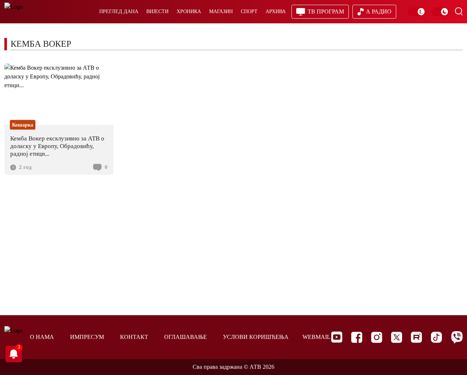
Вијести (157, 11)
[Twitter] (396, 337)
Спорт (249, 11)
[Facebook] (356, 337)
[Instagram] (376, 337)
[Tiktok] (436, 337)
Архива (276, 11)
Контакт (134, 337)
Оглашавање (185, 337)
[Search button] (459, 11)
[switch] (416, 11)
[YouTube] (336, 337)
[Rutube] (416, 337)
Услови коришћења (256, 337)
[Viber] (457, 337)
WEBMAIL (316, 337)
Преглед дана (118, 11)
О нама (42, 337)
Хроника (189, 11)
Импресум (87, 337)
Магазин (221, 11)
